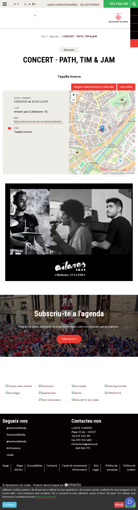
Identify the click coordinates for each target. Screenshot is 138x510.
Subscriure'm (69, 339)
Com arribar (126, 86)
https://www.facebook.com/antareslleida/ (38, 121)
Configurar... (10, 504)
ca (15, 4)
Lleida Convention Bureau (62, 4)
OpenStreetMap (117, 173)
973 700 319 (118, 4)
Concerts (69, 50)
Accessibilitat (34, 465)
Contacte (51, 465)
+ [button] (74, 95)
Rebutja (119, 504)
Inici (43, 36)
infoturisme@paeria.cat (85, 444)
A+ (34, 4)
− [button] (74, 100)
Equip (6, 465)
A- (26, 4)
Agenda (53, 36)
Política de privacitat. (46, 496)
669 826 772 (83, 448)
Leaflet (105, 173)
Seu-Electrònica (89, 4)
